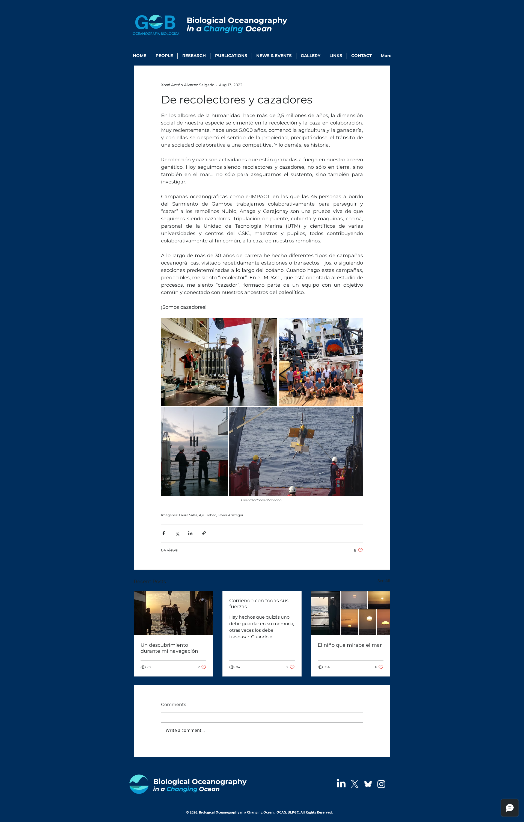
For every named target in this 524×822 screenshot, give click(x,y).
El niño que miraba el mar (350, 645)
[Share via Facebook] (163, 533)
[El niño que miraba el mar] (350, 613)
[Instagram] (381, 784)
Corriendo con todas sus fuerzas (258, 604)
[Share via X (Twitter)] (177, 533)
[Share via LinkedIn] (190, 533)
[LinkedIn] (341, 784)
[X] (354, 784)
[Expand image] (219, 362)
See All (383, 580)
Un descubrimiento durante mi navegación (169, 648)
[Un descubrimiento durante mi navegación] (173, 613)
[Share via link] (203, 533)
